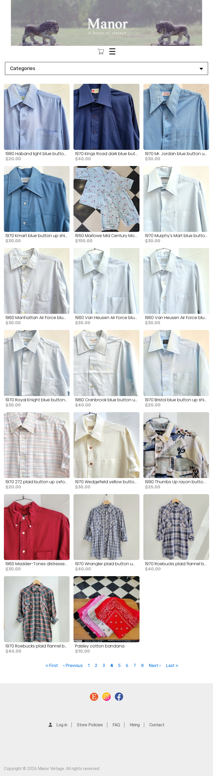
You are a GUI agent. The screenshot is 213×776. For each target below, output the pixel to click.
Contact (156, 724)
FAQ (116, 724)
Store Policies (90, 724)
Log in (61, 724)
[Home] (106, 23)
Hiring (135, 724)
